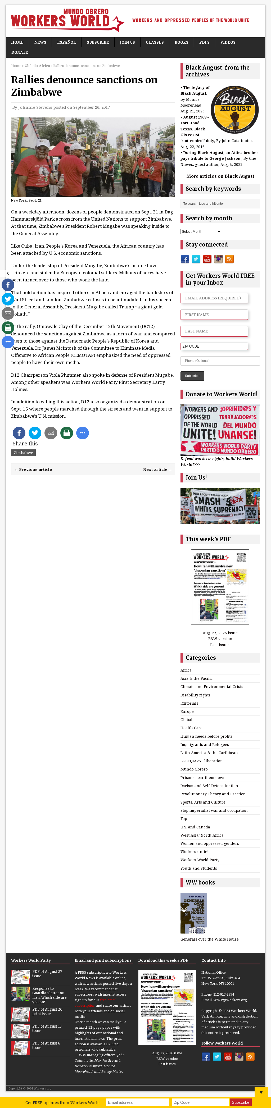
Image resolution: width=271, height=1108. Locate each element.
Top (183, 818)
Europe (187, 711)
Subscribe (98, 42)
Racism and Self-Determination (209, 785)
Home (17, 42)
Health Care (191, 727)
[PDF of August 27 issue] (20, 980)
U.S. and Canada (195, 826)
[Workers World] (135, 21)
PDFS (204, 42)
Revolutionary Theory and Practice (212, 793)
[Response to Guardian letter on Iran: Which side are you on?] (20, 997)
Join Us (127, 42)
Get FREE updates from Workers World (62, 1102)
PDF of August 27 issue (47, 973)
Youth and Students (198, 868)
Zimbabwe (23, 452)
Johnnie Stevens (35, 107)
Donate (19, 52)
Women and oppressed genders (209, 843)
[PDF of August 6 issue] (20, 1052)
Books (181, 42)
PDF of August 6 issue (46, 1045)
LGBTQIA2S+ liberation (201, 760)
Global (30, 65)
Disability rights (195, 694)
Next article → (157, 469)
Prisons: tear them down (203, 777)
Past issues (220, 644)
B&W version (220, 638)
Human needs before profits (206, 736)
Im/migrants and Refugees (204, 744)
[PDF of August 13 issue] (20, 1035)
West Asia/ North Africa (202, 835)
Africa (186, 670)
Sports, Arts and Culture (202, 802)
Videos (228, 42)
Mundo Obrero (194, 769)
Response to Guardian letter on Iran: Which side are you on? (49, 995)
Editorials (189, 703)
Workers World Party (199, 859)
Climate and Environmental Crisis (211, 686)
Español (66, 42)
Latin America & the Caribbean (209, 752)
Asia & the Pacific (196, 678)
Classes (155, 42)
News (40, 42)
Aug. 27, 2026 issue (220, 632)
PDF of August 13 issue (47, 1028)
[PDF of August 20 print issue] (20, 1018)
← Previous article (33, 469)
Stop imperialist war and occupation (214, 810)
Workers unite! (194, 851)
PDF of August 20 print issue (47, 1011)
